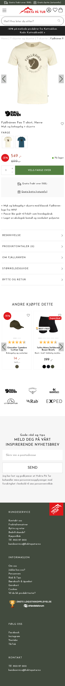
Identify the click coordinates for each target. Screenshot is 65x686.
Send (32, 468)
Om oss (12, 566)
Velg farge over (39, 170)
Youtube (13, 640)
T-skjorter (42, 38)
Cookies (12, 589)
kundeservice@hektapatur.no (24, 544)
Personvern (14, 574)
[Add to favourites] (62, 123)
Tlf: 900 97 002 (17, 540)
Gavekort (13, 585)
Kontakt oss (15, 520)
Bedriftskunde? (16, 532)
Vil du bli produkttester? (22, 593)
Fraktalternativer (18, 524)
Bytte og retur (16, 528)
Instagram (14, 636)
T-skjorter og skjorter (22, 38)
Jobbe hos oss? (16, 570)
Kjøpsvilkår (14, 536)
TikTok (12, 644)
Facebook (13, 632)
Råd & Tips (14, 577)
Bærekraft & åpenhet (20, 581)
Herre (4, 38)
